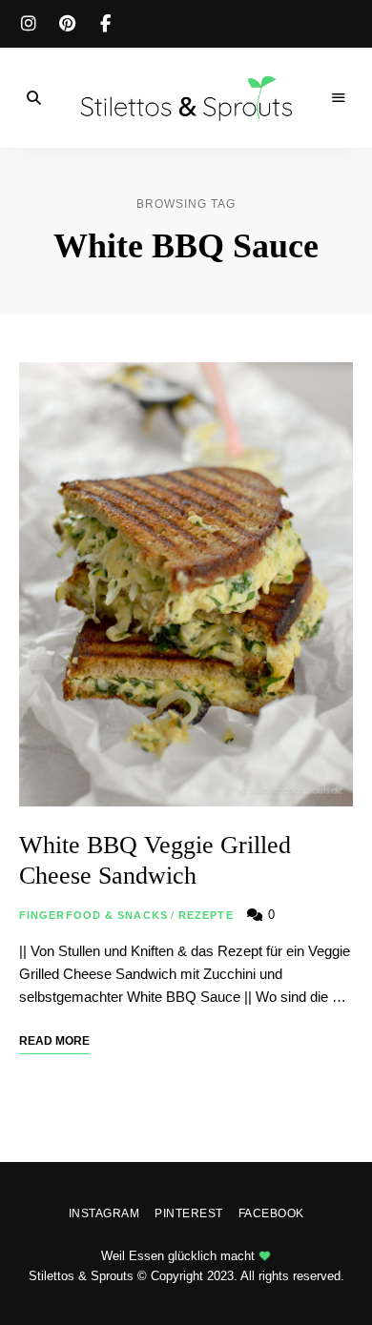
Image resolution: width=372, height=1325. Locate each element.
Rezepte (206, 915)
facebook (105, 24)
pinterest (67, 24)
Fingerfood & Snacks (93, 915)
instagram (29, 24)
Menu (339, 98)
